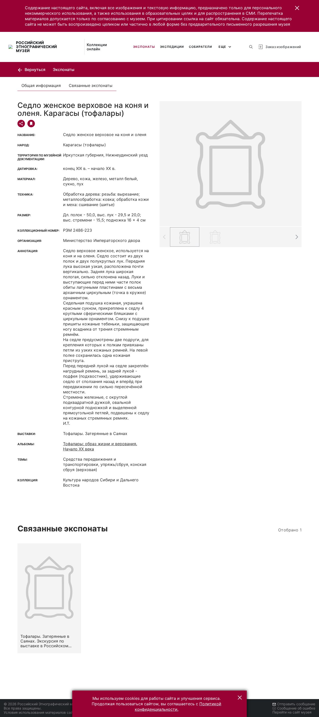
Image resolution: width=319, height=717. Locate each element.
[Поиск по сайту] (251, 47)
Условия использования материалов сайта (40, 712)
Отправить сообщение (296, 704)
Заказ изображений (283, 47)
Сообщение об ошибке (296, 708)
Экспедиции (172, 47)
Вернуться (34, 69)
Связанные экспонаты (90, 85)
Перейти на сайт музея (292, 712)
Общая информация (41, 85)
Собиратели (200, 47)
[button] (297, 8)
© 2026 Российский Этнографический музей (42, 704)
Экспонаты (144, 47)
